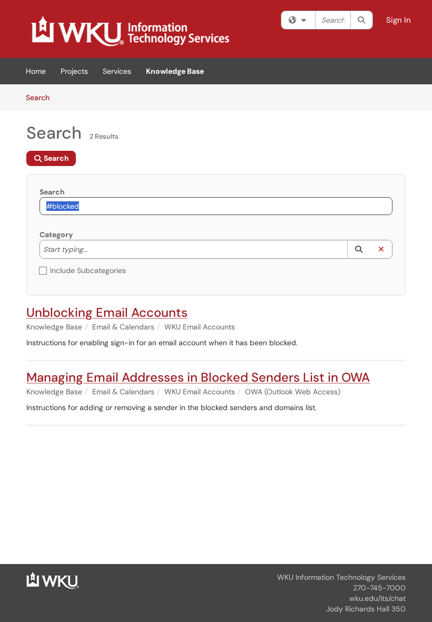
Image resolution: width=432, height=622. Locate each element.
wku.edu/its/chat (377, 598)
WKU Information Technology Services (341, 577)
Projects (74, 71)
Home (36, 71)
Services (117, 71)
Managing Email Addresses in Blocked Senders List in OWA (198, 377)
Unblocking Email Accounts (107, 312)
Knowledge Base (175, 71)
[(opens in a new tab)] (129, 32)
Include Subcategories (88, 270)
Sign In (398, 20)
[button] (358, 249)
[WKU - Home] (52, 580)
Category (56, 234)
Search (41, 97)
